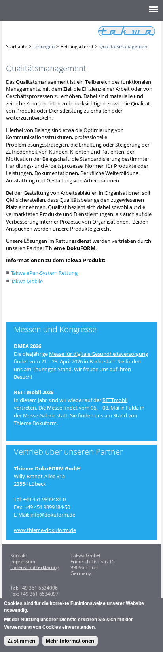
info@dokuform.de (52, 514)
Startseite (16, 46)
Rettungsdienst (77, 46)
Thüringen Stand (52, 369)
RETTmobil (114, 400)
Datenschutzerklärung (34, 567)
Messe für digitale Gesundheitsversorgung (98, 353)
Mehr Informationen (70, 641)
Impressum (22, 561)
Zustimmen (21, 641)
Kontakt (18, 555)
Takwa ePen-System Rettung (44, 272)
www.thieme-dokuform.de (45, 530)
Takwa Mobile (27, 281)
